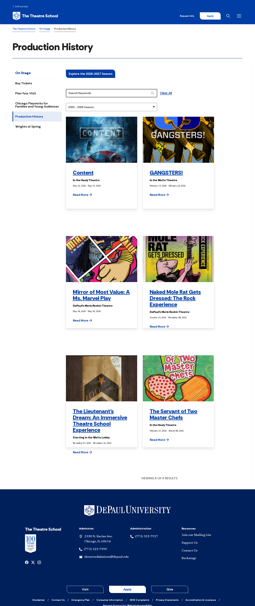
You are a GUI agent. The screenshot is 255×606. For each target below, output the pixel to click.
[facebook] (26, 562)
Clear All (166, 93)
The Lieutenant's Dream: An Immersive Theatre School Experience (100, 421)
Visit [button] (85, 589)
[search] (152, 93)
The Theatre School (23, 28)
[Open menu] (240, 15)
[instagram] (39, 562)
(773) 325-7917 (146, 536)
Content (83, 172)
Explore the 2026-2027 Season (90, 74)
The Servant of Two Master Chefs (173, 414)
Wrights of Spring (28, 126)
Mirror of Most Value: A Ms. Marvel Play (101, 295)
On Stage (44, 28)
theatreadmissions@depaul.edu (106, 557)
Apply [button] (127, 589)
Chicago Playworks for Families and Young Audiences (37, 105)
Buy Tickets (23, 83)
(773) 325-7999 (95, 549)
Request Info (187, 15)
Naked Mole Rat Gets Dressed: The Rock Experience (175, 298)
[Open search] (228, 16)
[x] (33, 562)
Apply (210, 15)
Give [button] (170, 589)
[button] (91, 194)
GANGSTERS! (166, 172)
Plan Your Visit (25, 93)
